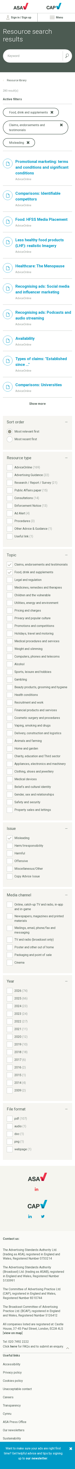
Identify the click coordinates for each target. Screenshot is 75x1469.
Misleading (21, 838)
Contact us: (11, 1239)
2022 (21, 1021)
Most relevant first (26, 431)
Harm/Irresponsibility (28, 845)
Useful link (23, 536)
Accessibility (11, 1364)
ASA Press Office (14, 1422)
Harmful (19, 853)
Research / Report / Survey (35, 482)
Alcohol (19, 664)
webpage (22, 1149)
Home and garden (26, 748)
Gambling (20, 679)
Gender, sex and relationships (34, 794)
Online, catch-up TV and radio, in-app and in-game (38, 907)
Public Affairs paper (31, 490)
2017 (20, 1060)
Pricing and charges (27, 610)
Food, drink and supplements (33, 572)
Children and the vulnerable (32, 595)
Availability (25, 338)
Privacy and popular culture (32, 618)
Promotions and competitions (34, 626)
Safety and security (27, 802)
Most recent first (25, 439)
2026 (21, 991)
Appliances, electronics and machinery (40, 764)
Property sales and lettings (32, 810)
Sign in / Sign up (20, 17)
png (19, 1141)
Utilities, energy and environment (36, 603)
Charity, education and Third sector (37, 756)
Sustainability (12, 1438)
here (13, 1346)
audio (20, 1126)
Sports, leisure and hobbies (32, 672)
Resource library (17, 80)
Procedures (24, 521)
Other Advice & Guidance (33, 528)
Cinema (19, 962)
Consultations (26, 498)
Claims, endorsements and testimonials (41, 564)
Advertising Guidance (31, 475)
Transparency (12, 1405)
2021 (21, 1029)
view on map (13, 1333)
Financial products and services (35, 710)
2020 (21, 1037)
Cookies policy (13, 1381)
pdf (20, 1118)
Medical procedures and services (36, 641)
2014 (20, 1083)
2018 (21, 1052)
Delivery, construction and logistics (37, 733)
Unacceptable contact (17, 1389)
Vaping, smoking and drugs (32, 725)
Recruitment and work (28, 702)
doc (19, 1134)
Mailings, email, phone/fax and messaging (34, 930)
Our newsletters (13, 1430)
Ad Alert (22, 513)
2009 (20, 1090)
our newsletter (37, 1458)
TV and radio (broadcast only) (34, 939)
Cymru (7, 1414)
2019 (21, 1044)
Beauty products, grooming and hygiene (40, 687)
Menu (59, 17)
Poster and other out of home (34, 947)
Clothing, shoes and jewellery (34, 771)
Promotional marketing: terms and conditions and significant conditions (41, 167)
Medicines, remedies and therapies (38, 587)
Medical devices (25, 779)
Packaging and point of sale (33, 955)
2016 (20, 1067)
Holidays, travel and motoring (33, 633)
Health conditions (26, 695)
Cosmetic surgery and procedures (37, 718)
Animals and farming (28, 741)
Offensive (21, 861)
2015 (20, 1075)
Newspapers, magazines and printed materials (39, 918)
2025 (21, 998)
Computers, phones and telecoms (37, 656)
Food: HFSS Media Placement (41, 219)
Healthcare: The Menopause (39, 266)
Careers (8, 1397)
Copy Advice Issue (27, 876)
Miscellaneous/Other (28, 868)
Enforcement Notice (30, 505)
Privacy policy (12, 1372)
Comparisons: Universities (38, 385)
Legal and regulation (28, 580)
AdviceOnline (27, 467)
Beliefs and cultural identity (32, 787)
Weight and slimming (28, 649)
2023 (21, 1014)
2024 (21, 1006)
